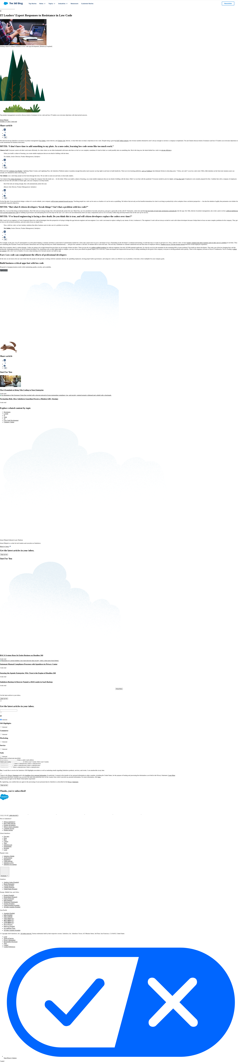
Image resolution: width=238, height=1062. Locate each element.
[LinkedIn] (71, 814)
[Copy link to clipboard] (5, 137)
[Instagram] (99, 814)
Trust (5, 843)
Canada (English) (9, 885)
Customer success (9, 828)
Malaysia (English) (9, 926)
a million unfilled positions (98, 247)
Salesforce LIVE (9, 863)
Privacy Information (9, 940)
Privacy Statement (13, 775)
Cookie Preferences (9, 947)
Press (5, 838)
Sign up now (4, 554)
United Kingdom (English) (11, 905)
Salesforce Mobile (9, 856)
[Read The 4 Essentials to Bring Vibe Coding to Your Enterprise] (10, 386)
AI (4, 419)
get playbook (4, 270)
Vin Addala (42, 140)
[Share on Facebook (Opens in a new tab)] (4, 135)
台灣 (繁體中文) (9, 922)
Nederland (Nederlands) (11, 902)
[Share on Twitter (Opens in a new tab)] (5, 133)
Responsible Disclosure (10, 942)
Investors (6, 848)
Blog (5, 840)
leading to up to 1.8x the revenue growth (173, 244)
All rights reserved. (26, 933)
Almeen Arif (61, 140)
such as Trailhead (147, 171)
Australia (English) (9, 913)
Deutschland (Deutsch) (10, 897)
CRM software (8, 861)
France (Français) (9, 898)
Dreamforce (7, 859)
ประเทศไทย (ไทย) (9, 928)
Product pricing (8, 830)
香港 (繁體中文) (9, 920)
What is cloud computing (11, 827)
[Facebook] (14, 814)
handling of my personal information (35, 775)
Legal (5, 850)
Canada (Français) (9, 887)
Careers (6, 841)
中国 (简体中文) (9, 919)
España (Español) (9, 895)
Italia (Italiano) (8, 900)
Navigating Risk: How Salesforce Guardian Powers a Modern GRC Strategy (29, 399)
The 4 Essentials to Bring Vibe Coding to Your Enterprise (22, 390)
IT (0, 11)
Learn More (171, 775)
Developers (7, 412)
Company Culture (9, 422)
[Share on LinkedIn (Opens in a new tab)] (5, 130)
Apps (5, 417)
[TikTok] (155, 814)
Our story (6, 836)
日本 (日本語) (8, 917)
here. (99, 777)
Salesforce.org (8, 845)
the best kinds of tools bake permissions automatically (161, 211)
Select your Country (31, 762)
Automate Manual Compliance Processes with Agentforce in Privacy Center (28, 664)
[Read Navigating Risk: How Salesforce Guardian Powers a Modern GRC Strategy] (55, 395)
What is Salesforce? (9, 822)
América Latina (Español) (11, 882)
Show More (119, 689)
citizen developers (16, 179)
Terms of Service (9, 938)
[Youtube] (127, 814)
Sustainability (8, 846)
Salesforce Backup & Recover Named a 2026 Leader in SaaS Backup (26, 682)
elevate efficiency (166, 150)
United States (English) (10, 889)
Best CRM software (9, 823)
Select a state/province (20, 763)
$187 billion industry (123, 140)
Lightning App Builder (15, 171)
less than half (180, 179)
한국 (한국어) (8, 924)
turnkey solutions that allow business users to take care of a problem (207, 242)
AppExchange (8, 858)
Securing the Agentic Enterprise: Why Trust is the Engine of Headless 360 (28, 673)
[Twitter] (42, 814)
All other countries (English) (12, 907)
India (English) (8, 915)
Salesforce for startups (10, 864)
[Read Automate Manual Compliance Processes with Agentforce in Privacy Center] (29, 660)
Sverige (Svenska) (9, 903)
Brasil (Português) (9, 884)
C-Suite (6, 413)
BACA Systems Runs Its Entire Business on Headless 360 (21, 655)
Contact (6, 945)
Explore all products (10, 825)
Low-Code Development (11, 420)
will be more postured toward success (62, 201)
